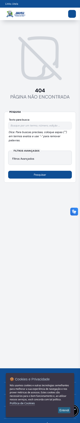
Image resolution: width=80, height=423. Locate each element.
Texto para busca (19, 119)
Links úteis (11, 3)
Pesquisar (40, 174)
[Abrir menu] (72, 14)
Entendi (64, 410)
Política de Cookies (22, 403)
